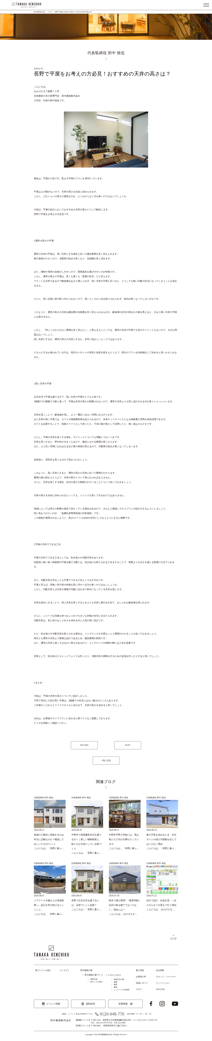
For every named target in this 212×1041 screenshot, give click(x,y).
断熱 (115, 987)
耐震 (115, 985)
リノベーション (163, 983)
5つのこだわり (114, 975)
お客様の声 (141, 977)
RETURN (84, 745)
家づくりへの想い (43, 970)
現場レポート (142, 983)
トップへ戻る (173, 937)
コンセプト (64, 970)
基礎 (115, 982)
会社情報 (160, 970)
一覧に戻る (106, 760)
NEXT (128, 745)
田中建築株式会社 (39, 12)
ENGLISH (160, 989)
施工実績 (140, 970)
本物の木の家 (119, 979)
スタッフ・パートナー (166, 977)
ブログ (50, 12)
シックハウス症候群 (121, 990)
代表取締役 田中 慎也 (43, 797)
